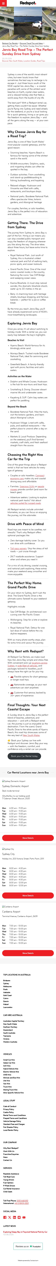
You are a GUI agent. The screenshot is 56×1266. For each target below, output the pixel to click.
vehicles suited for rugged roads (25, 503)
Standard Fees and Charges (14, 1124)
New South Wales (31, 735)
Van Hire (6, 1084)
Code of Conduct (9, 1106)
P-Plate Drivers (9, 1186)
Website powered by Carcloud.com (28, 1260)
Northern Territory (10, 1027)
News (5, 1157)
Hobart (6, 1004)
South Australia (9, 1033)
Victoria (6, 1039)
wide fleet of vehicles (27, 665)
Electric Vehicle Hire (11, 1072)
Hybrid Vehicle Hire (10, 1069)
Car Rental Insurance (11, 1189)
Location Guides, (30, 61)
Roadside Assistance (11, 1174)
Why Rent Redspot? (11, 1148)
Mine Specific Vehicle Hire (13, 1093)
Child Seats (7, 1192)
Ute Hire (6, 1081)
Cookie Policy (8, 1112)
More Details (28, 838)
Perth (5, 989)
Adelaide (6, 992)
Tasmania (7, 1036)
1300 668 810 (22, 1200)
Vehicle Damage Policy (12, 1121)
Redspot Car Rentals (10, 43)
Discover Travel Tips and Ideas (31, 43)
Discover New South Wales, (12, 61)
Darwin (6, 1001)
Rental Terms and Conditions (14, 1115)
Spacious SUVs (27, 486)
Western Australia (10, 1042)
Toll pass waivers (18, 548)
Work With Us (8, 1151)
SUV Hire (6, 1066)
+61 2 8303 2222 (22, 1203)
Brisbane (6, 980)
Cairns (5, 998)
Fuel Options (8, 1183)
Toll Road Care (9, 1177)
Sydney (6, 983)
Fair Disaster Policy (10, 1127)
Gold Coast (7, 995)
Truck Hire (7, 1087)
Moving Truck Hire (10, 1090)
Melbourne (7, 986)
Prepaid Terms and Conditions (15, 1118)
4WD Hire (7, 1075)
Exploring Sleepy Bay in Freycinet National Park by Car (25, 1232)
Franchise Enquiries (11, 1154)
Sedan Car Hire (9, 1063)
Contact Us (7, 1160)
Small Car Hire (9, 1060)
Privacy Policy (8, 1109)
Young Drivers (8, 1180)
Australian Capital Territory (13, 1021)
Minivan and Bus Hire (11, 1078)
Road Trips (41, 61)
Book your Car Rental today (24, 756)
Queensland (8, 1030)
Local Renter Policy (10, 1130)
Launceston (7, 1007)
